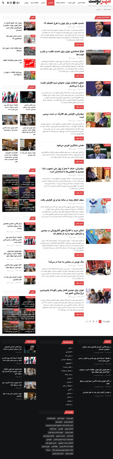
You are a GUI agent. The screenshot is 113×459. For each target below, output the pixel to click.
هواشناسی (55, 446)
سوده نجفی (60, 418)
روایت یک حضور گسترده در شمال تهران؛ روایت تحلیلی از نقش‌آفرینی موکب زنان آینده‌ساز (12, 26)
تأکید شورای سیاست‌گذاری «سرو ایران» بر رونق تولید (10, 129)
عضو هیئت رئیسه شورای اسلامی (63, 439)
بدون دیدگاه (71, 27)
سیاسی (43, 3)
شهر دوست (69, 418)
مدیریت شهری (60, 436)
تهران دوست (71, 3)
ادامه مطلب (79, 44)
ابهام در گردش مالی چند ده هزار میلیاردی (27, 154)
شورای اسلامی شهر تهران (55, 432)
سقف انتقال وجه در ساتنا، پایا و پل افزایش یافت (62, 199)
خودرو (70, 378)
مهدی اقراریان (51, 418)
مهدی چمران (45, 446)
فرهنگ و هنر (34, 3)
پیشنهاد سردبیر (30, 224)
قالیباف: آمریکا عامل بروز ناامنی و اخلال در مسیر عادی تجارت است (11, 107)
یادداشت (69, 404)
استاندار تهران (69, 429)
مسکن (33, 265)
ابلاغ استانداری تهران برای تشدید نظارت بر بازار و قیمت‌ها (62, 53)
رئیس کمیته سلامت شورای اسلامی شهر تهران (59, 425)
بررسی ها (68, 355)
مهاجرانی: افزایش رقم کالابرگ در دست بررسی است (63, 115)
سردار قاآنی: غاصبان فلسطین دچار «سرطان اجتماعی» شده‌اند (29, 107)
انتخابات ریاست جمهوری (65, 443)
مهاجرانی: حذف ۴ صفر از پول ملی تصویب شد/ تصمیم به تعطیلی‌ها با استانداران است (63, 170)
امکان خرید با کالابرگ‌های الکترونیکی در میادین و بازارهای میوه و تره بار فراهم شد (62, 232)
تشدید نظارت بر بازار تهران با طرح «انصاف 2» (64, 23)
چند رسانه (68, 374)
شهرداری (49, 439)
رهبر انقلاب (53, 429)
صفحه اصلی (81, 3)
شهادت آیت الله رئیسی (66, 446)
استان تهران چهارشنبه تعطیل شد (12, 61)
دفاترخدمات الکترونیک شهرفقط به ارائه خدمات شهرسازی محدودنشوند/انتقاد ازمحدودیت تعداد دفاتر (11, 157)
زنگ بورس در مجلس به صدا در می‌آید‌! (66, 261)
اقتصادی (50, 3)
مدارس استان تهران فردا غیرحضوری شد (14, 37)
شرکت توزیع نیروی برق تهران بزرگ (62, 450)
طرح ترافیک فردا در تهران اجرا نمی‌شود (12, 49)
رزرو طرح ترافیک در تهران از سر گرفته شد (13, 73)
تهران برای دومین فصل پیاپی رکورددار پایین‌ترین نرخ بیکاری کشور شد (62, 292)
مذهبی (69, 393)
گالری (70, 389)
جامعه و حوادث (60, 3)
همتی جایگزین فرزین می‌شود (70, 145)
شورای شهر (59, 422)
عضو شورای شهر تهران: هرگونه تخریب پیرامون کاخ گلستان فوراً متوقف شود (28, 131)
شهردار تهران (69, 453)
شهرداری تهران (68, 422)
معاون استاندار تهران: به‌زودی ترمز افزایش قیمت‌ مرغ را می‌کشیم (62, 84)
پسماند (48, 450)
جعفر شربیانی (69, 432)
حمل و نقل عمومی (58, 453)
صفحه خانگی (107, 9)
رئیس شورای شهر (51, 443)
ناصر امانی (70, 436)
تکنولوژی (68, 363)
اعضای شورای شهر (48, 436)
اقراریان (60, 429)
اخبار (108, 230)
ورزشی (26, 3)
